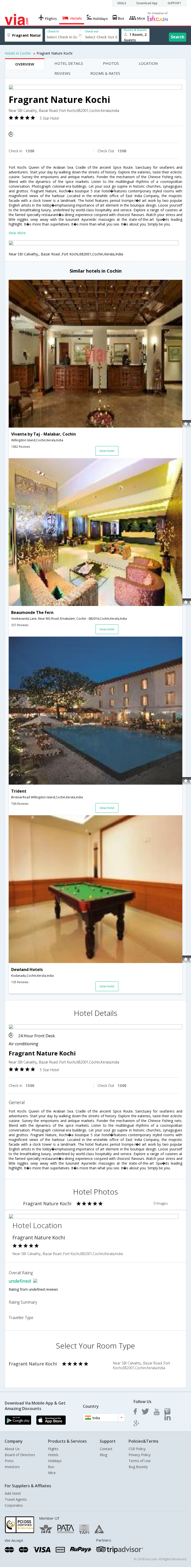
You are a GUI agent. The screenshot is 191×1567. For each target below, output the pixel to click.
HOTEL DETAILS (68, 63)
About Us (12, 1448)
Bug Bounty (138, 1466)
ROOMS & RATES (105, 73)
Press (9, 1460)
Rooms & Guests (135, 30)
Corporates (14, 1505)
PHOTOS (111, 63)
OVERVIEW (24, 64)
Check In (53, 31)
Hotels (53, 1454)
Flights (53, 1448)
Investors (12, 1466)
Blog (103, 1454)
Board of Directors (20, 1454)
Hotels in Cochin (18, 53)
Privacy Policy (139, 1454)
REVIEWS (62, 73)
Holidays (55, 1460)
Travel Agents (16, 1499)
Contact (106, 1448)
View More (17, 232)
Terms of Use (140, 1460)
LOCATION (148, 63)
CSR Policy (137, 1448)
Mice (52, 1472)
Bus (51, 1466)
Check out (91, 31)
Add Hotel (13, 1493)
